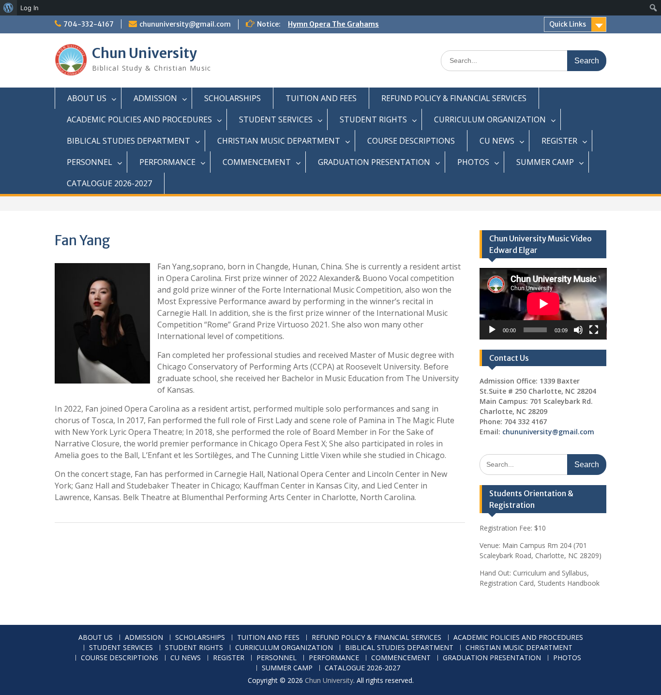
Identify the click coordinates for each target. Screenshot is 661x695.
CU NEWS (497, 140)
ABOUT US (86, 98)
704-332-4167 (88, 24)
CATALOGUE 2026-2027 (109, 183)
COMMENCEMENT (257, 162)
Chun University (144, 53)
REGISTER (559, 140)
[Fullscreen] (594, 330)
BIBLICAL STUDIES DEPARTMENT (128, 140)
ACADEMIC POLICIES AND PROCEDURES (139, 119)
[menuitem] (8, 7)
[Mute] (578, 330)
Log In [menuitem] (29, 8)
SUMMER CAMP (545, 162)
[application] (543, 304)
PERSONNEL (89, 162)
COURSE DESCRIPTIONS (411, 140)
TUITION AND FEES (321, 98)
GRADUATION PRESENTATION (374, 162)
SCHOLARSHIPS (232, 98)
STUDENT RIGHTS (373, 119)
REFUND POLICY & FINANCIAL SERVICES (453, 98)
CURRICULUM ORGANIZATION (490, 119)
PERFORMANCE (167, 162)
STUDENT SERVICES (276, 119)
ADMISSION (155, 98)
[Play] (492, 330)
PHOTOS (473, 162)
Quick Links (567, 24)
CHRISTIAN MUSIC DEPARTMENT (278, 140)
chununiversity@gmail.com (185, 24)
